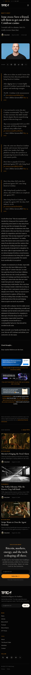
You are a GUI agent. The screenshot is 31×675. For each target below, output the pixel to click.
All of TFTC (26, 430)
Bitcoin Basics (5, 628)
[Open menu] (28, 5)
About (3, 639)
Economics (5, 484)
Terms (8, 669)
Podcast (3, 625)
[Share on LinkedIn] (14, 64)
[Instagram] (11, 657)
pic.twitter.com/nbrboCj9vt (15, 95)
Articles (3, 619)
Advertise (4, 645)
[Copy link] (25, 64)
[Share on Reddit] (18, 64)
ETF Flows (4, 630)
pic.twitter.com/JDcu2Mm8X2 (13, 131)
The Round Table (6, 642)
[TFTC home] (5, 5)
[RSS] (20, 657)
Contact (3, 648)
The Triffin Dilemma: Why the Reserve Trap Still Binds (13, 488)
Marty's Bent (5, 13)
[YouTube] (16, 657)
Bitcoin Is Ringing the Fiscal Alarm (15, 454)
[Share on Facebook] (11, 64)
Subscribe (15, 576)
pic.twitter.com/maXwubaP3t (12, 207)
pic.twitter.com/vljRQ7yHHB (12, 166)
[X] (3, 657)
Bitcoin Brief (5, 451)
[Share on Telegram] (22, 64)
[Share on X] (7, 64)
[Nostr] (7, 657)
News (2, 616)
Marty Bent (7, 35)
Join (25, 605)
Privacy (3, 669)
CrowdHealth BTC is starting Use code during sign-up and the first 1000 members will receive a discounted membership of (15, 400)
